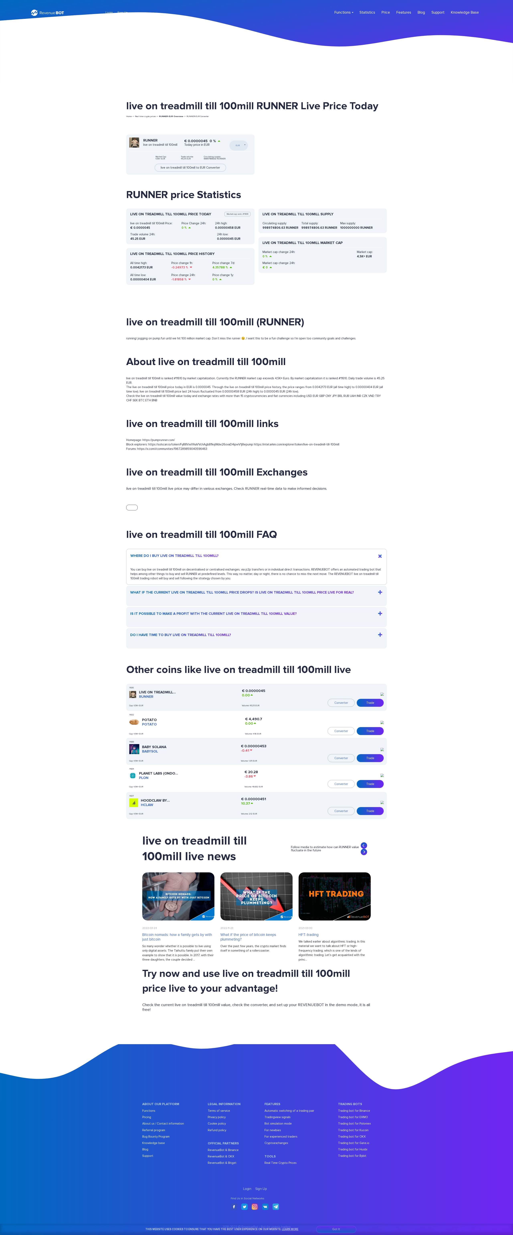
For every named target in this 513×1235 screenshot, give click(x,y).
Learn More (290, 1229)
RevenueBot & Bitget (222, 1163)
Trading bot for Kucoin (353, 1130)
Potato (149, 720)
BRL (340, 396)
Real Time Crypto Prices (281, 1163)
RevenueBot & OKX (221, 1156)
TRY (378, 396)
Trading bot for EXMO (353, 1117)
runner (146, 696)
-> (172, 116)
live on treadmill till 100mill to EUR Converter (190, 168)
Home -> (130, 116)
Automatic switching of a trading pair (289, 1111)
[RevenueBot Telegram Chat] (276, 1207)
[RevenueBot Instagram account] (255, 1207)
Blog (421, 12)
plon (143, 778)
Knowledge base (153, 1143)
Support (437, 12)
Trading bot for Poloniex (354, 1123)
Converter (341, 703)
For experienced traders (281, 1136)
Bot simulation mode (278, 1123)
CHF (129, 400)
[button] (364, 845)
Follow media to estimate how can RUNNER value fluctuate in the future (325, 849)
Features (403, 12)
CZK (365, 396)
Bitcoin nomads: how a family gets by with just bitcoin (177, 937)
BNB (154, 400)
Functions (148, 1111)
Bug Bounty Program (156, 1136)
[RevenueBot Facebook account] (234, 1207)
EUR (315, 396)
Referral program (153, 1130)
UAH (353, 396)
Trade (370, 703)
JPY (334, 396)
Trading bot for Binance (354, 1111)
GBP (322, 396)
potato (149, 724)
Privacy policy (217, 1117)
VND (371, 396)
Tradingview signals (278, 1117)
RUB (346, 396)
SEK (135, 400)
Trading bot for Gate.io (353, 1143)
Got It (336, 1229)
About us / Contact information (163, 1123)
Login (109, 12)
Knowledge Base (465, 12)
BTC (141, 400)
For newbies (273, 1130)
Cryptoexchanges (276, 1143)
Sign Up (122, 12)
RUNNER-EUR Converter (198, 116)
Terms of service (219, 1111)
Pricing (146, 1117)
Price (386, 12)
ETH (148, 400)
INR (359, 396)
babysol (150, 751)
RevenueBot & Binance (223, 1150)
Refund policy (217, 1130)
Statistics (367, 12)
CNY (328, 396)
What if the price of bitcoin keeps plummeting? (248, 937)
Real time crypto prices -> (146, 116)
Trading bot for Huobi (352, 1149)
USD (309, 396)
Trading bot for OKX (352, 1136)
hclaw (147, 805)
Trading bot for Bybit (352, 1156)
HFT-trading (309, 935)
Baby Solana (154, 747)
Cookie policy (217, 1123)
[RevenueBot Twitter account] (244, 1207)
